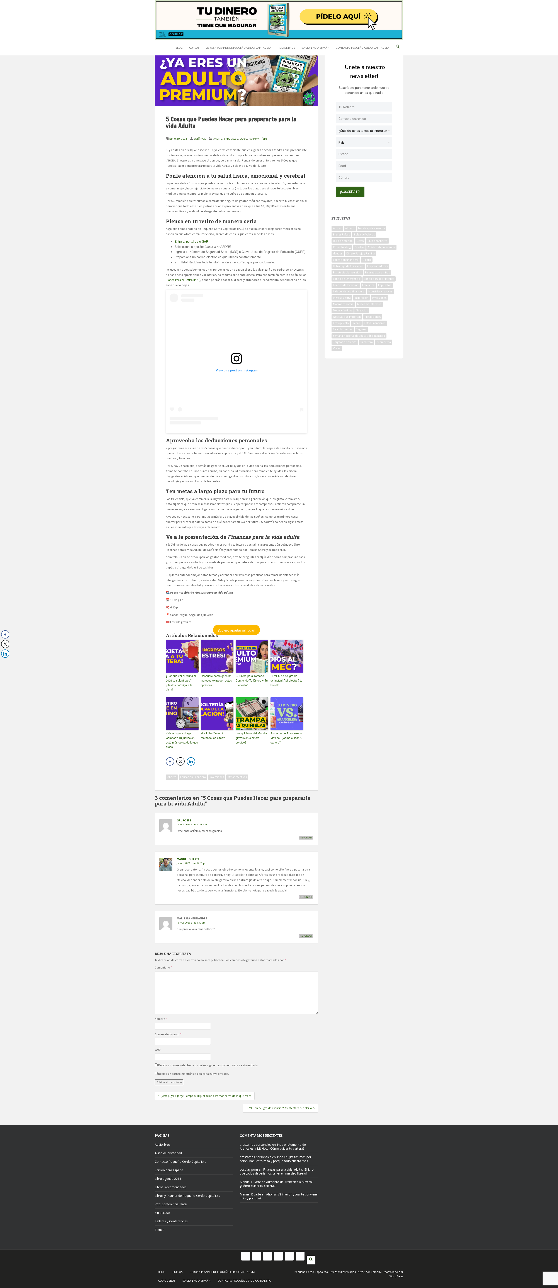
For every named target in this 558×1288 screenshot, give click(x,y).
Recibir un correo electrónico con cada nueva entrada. (193, 1074)
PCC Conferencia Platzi (171, 1204)
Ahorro (217, 139)
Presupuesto (341, 323)
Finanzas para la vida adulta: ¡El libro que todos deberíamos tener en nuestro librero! (277, 1171)
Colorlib (376, 1272)
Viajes (336, 348)
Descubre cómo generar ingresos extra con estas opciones (216, 680)
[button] (398, 47)
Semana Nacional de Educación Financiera (359, 336)
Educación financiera (193, 777)
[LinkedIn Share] (191, 761)
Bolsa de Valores (364, 234)
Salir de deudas (342, 329)
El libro (366, 260)
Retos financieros (374, 323)
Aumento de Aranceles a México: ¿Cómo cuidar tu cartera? (286, 737)
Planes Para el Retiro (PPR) (183, 280)
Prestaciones (373, 317)
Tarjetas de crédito (345, 342)
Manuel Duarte (188, 859)
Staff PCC (200, 139)
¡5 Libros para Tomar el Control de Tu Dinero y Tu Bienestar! (252, 680)
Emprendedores (377, 266)
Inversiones (217, 777)
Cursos (194, 48)
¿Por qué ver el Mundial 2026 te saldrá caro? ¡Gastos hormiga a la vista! (181, 682)
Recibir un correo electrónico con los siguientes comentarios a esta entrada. (208, 1065)
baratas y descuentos (371, 228)
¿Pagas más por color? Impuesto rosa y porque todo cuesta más (275, 1159)
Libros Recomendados (171, 1187)
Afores (337, 228)
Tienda (159, 1230)
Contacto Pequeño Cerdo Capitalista (362, 48)
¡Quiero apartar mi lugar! (236, 629)
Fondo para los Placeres (379, 279)
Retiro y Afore (258, 139)
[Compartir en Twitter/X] (180, 761)
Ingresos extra (342, 298)
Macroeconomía (343, 304)
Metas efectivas (237, 777)
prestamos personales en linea (261, 1144)
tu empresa (384, 342)
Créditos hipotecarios (381, 247)
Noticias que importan (347, 317)
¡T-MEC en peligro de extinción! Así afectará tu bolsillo (286, 680)
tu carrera (367, 342)
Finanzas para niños (377, 272)
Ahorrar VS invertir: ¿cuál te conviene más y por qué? (279, 1196)
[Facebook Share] (170, 761)
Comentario (163, 967)
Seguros (361, 329)
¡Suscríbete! (350, 192)
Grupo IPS (184, 820)
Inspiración (361, 298)
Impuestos (231, 139)
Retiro (356, 323)
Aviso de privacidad (168, 1153)
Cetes (360, 241)
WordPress (396, 1276)
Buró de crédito (343, 241)
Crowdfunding (342, 247)
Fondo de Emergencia (346, 279)
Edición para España (315, 48)
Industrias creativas (380, 291)
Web (158, 1049)
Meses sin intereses (369, 304)
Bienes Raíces (341, 234)
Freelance (368, 285)
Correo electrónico (168, 1034)
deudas (337, 253)
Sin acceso (162, 1213)
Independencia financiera (348, 291)
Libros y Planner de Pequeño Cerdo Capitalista (238, 48)
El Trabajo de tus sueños (348, 266)
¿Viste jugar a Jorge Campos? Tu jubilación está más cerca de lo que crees (182, 740)
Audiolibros (286, 48)
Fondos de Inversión (345, 285)
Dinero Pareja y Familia (360, 253)
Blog (179, 48)
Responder (306, 837)
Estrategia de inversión (347, 272)
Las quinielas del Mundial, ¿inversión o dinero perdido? (252, 737)
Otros (243, 139)
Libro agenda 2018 (168, 1178)
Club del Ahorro (377, 241)
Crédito (359, 247)
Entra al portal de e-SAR (191, 241)
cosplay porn (249, 1169)
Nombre (161, 1019)
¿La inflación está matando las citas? (213, 735)
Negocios (362, 310)
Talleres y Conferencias (171, 1221)
